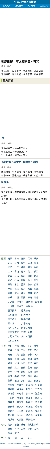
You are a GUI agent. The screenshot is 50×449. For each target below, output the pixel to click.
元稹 (16, 350)
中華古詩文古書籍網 (25, 2)
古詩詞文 (6, 6)
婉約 (36, 293)
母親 (36, 289)
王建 (30, 363)
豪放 (10, 297)
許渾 (10, 363)
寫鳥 (16, 276)
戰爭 (16, 293)
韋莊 (36, 363)
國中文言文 (26, 328)
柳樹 (30, 267)
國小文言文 (13, 328)
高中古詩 (25, 323)
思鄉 (10, 284)
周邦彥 (29, 402)
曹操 (23, 354)
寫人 (23, 289)
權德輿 (38, 406)
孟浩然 (20, 389)
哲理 (36, 284)
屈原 (10, 372)
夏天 (30, 258)
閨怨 (10, 289)
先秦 (10, 424)
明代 (10, 433)
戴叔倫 (29, 415)
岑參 (30, 350)
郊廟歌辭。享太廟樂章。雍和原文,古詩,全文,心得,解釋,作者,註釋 (21, 444)
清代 (16, 433)
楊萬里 (29, 398)
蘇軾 (23, 346)
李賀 (36, 354)
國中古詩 (12, 323)
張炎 (23, 380)
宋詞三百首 (13, 341)
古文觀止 (12, 319)
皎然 (23, 359)
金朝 (30, 429)
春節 (36, 297)
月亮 (36, 267)
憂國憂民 (12, 310)
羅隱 (16, 363)
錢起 (16, 372)
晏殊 (23, 367)
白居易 (37, 380)
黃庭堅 (38, 411)
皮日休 (11, 406)
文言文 (31, 438)
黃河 (36, 271)
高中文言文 (13, 332)
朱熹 (30, 372)
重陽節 (29, 306)
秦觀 (16, 376)
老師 (30, 289)
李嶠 (23, 376)
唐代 (3, 66)
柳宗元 (29, 389)
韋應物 (20, 393)
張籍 (10, 359)
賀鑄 (10, 380)
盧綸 (30, 367)
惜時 (30, 293)
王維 (30, 346)
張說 (16, 380)
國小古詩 (25, 319)
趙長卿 (11, 415)
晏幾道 (38, 402)
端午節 (38, 302)
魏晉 (23, 424)
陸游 (10, 350)
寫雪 (23, 263)
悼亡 (16, 289)
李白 (10, 346)
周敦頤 (11, 419)
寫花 (36, 263)
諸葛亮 (38, 398)
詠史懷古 (25, 310)
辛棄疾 (11, 385)
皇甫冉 (11, 411)
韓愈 (36, 350)
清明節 (29, 302)
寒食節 (20, 302)
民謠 (23, 297)
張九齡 (20, 415)
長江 (30, 271)
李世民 (10, 143)
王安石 (38, 389)
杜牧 (36, 346)
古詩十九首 (26, 332)
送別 (36, 280)
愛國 (23, 280)
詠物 (16, 258)
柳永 (30, 354)
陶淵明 (11, 389)
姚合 (16, 367)
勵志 (30, 284)
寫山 (16, 271)
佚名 (9, 66)
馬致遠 (29, 406)
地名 (10, 280)
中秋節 (20, 306)
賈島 (16, 354)
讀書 (23, 293)
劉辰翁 (29, 411)
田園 (30, 276)
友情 (10, 293)
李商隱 (38, 385)
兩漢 (16, 424)
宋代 (23, 429)
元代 (36, 429)
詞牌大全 (25, 315)
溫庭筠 (38, 393)
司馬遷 (20, 419)
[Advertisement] (25, 32)
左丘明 (20, 411)
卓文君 (38, 415)
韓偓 (23, 372)
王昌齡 (11, 398)
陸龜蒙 (20, 398)
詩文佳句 (19, 6)
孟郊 (30, 359)
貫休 (36, 359)
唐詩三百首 (13, 336)
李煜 (23, 350)
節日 (30, 297)
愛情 (23, 284)
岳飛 (36, 367)
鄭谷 (36, 376)
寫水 (23, 271)
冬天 (10, 263)
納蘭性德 (30, 419)
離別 (30, 280)
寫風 (30, 263)
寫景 (10, 258)
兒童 (10, 276)
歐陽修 (11, 393)
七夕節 (11, 306)
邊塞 (36, 276)
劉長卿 (29, 393)
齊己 (10, 354)
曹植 (16, 359)
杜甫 (16, 346)
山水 (10, 271)
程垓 (30, 380)
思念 (16, 284)
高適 (36, 372)
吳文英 (20, 406)
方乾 (10, 376)
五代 (16, 429)
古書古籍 (44, 6)
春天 (23, 258)
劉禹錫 (29, 385)
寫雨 (16, 263)
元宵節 (11, 302)
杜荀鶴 (20, 402)
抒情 (16, 280)
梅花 (10, 267)
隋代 (36, 424)
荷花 (16, 267)
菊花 (23, 267)
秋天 (36, 258)
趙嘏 (30, 376)
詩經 (16, 297)
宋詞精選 (12, 315)
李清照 (20, 385)
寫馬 (23, 276)
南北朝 (31, 424)
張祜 (23, 363)
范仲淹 (11, 402)
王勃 (10, 367)
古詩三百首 (26, 336)
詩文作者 (31, 6)
